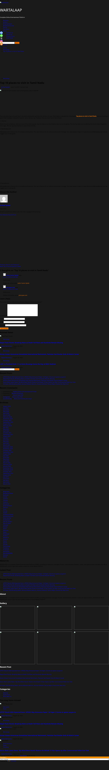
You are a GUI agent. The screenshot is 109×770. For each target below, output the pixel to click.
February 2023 (7, 426)
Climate (5, 500)
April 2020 (6, 461)
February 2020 (7, 464)
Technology (6, 546)
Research (6, 537)
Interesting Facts (8, 516)
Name (2, 319)
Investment (6, 520)
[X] (1, 38)
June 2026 (6, 410)
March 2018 (6, 484)
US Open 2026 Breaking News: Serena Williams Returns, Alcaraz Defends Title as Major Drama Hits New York (36, 384)
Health (5, 513)
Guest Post (6, 695)
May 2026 (6, 411)
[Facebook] (1, 32)
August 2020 (7, 454)
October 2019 (7, 471)
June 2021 (6, 440)
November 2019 (8, 470)
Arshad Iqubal (5, 87)
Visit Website (4, 215)
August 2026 (7, 406)
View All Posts (12, 215)
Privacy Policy (10, 36)
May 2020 (6, 459)
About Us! (9, 34)
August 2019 (7, 475)
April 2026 (6, 413)
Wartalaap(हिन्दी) (8, 553)
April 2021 (6, 443)
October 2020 (7, 450)
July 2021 (5, 438)
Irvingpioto (6, 397)
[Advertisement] (54, 65)
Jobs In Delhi (7, 523)
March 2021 (6, 445)
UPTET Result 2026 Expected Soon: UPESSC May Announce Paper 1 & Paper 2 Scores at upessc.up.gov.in (34, 377)
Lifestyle (5, 525)
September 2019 (8, 473)
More (4, 31)
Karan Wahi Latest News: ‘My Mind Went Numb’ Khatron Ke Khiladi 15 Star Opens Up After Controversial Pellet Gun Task (39, 382)
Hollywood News (8, 514)
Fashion (5, 507)
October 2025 (7, 420)
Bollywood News (8, 493)
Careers (5, 499)
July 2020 (5, 456)
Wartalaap (6, 78)
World (5, 557)
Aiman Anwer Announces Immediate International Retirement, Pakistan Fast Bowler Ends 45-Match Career (39, 354)
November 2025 (8, 419)
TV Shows (6, 550)
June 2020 (6, 457)
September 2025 (8, 422)
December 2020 (8, 447)
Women (5, 555)
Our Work (6, 29)
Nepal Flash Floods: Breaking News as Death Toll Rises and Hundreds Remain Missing (31, 343)
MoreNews (23, 756)
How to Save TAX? (18, 395)
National (5, 530)
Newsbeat (6, 534)
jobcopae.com (10, 287)
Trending (6, 548)
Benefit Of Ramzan (17, 393)
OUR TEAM (9, 38)
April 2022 (6, 431)
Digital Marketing (6, 346)
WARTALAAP (11, 10)
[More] (1, 44)
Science (5, 539)
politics (5, 22)
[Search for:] (7, 43)
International (7, 518)
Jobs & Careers (7, 521)
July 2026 (5, 408)
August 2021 (7, 436)
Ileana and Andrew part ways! (23, 399)
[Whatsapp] (1, 35)
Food (4, 509)
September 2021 (8, 434)
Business (6, 20)
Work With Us (7, 696)
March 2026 (6, 415)
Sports (5, 27)
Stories (5, 544)
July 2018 (5, 480)
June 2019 (6, 479)
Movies (5, 527)
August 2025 (7, 424)
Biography (6, 491)
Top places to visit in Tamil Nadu (86, 116)
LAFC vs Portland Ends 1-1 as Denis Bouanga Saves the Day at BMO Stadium (28, 364)
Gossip (5, 511)
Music (5, 529)
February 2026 (7, 417)
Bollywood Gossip (8, 26)
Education (6, 504)
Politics (5, 536)
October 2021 (7, 433)
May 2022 (6, 429)
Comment (3, 316)
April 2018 (6, 482)
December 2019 (8, 468)
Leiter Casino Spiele (12, 275)
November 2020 (8, 449)
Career (5, 497)
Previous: (9, 265)
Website (2, 325)
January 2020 (7, 466)
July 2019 (5, 477)
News (5, 532)
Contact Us (9, 33)
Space (5, 541)
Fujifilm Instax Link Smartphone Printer (25, 392)
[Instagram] (1, 41)
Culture (5, 502)
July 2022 (5, 427)
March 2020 (6, 463)
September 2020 (8, 452)
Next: (10, 266)
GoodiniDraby (7, 399)
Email (1, 322)
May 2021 (6, 441)
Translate (13, 761)
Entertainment (7, 24)
